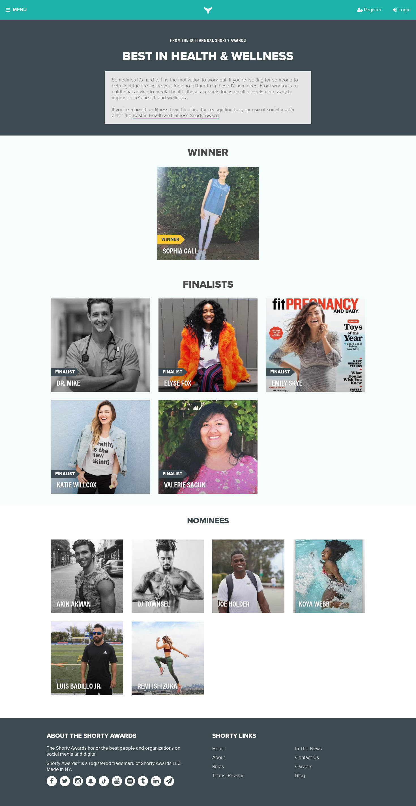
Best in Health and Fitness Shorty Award (176, 116)
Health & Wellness (182, 174)
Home (218, 749)
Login (404, 10)
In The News (308, 749)
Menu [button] (20, 10)
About (218, 757)
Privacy (235, 776)
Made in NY (59, 769)
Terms (218, 776)
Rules (218, 767)
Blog (300, 776)
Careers (303, 767)
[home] (208, 10)
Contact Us (307, 757)
